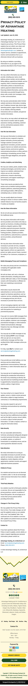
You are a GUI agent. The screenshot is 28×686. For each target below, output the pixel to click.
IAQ (17, 621)
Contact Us (14, 626)
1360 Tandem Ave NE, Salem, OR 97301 (14, 630)
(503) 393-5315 (14, 17)
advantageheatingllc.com (8, 50)
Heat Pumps (12, 621)
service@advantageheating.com (10, 351)
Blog (25, 621)
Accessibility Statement (16, 677)
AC (2, 621)
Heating (6, 621)
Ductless (21, 621)
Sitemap (20, 675)
